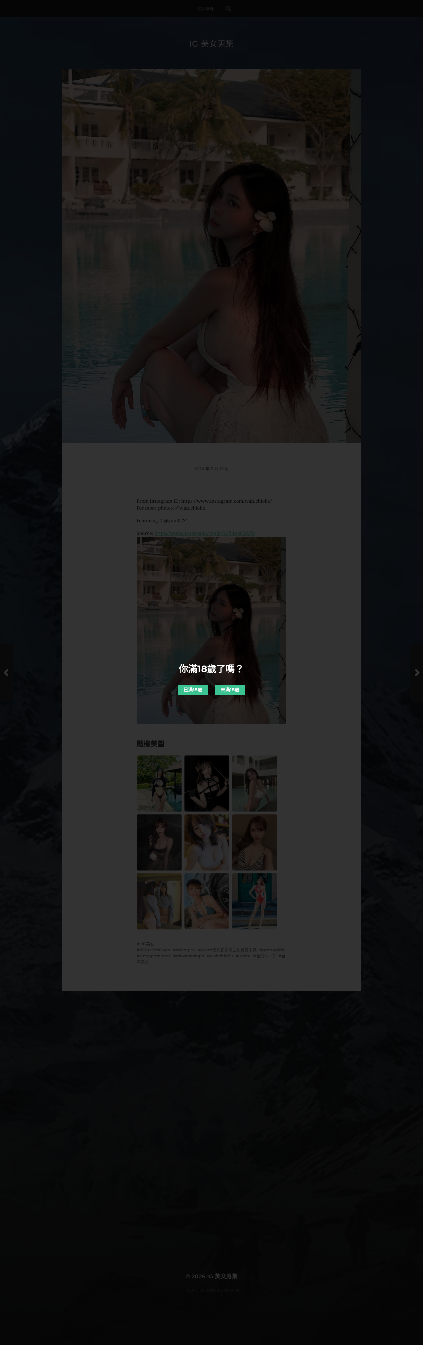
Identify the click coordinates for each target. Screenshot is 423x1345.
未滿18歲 (230, 689)
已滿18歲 (193, 689)
